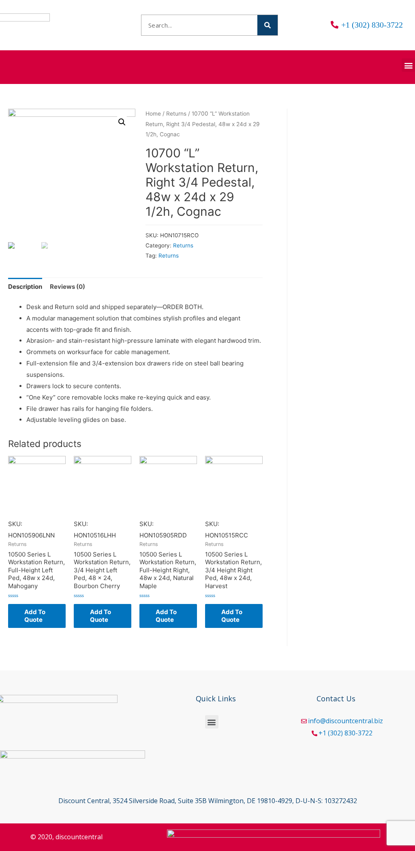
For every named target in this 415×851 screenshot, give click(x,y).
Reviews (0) (67, 286)
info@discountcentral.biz (345, 720)
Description (25, 286)
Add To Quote (34, 616)
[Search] (267, 25)
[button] (408, 65)
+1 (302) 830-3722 (345, 733)
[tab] (25, 286)
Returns (176, 113)
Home (153, 113)
